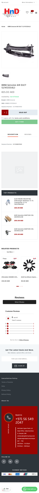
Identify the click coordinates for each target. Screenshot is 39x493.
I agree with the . (16, 118)
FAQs (3, 386)
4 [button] (22, 286)
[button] (28, 2)
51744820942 (17, 144)
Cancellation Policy (9, 378)
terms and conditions (22, 118)
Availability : (6, 96)
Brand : (4, 100)
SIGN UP (21, 366)
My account (5, 2)
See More (10, 252)
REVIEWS (27, 134)
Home (3, 26)
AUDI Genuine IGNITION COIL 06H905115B (24, 216)
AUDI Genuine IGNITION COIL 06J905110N (24, 229)
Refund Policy (6, 394)
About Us (5, 400)
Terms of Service (7, 382)
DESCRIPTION (13, 134)
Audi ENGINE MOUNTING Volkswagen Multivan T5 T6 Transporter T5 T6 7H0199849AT (23, 201)
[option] (19, 50)
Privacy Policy (6, 390)
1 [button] (17, 286)
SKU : (3, 103)
